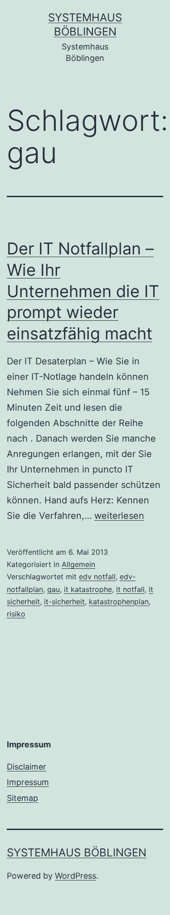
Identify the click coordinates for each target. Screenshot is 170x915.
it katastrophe (88, 589)
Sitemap (22, 798)
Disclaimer (26, 766)
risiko (16, 613)
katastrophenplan (119, 601)
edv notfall (97, 576)
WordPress (75, 875)
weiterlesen (119, 515)
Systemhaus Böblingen (76, 852)
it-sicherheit (64, 601)
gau (53, 589)
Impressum (28, 782)
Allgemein (78, 564)
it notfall (130, 589)
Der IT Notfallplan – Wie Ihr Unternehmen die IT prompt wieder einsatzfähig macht (83, 291)
